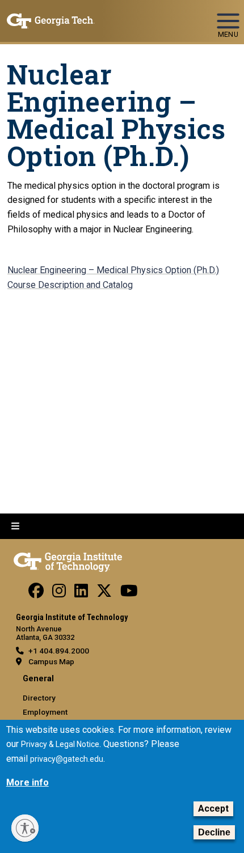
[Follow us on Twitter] (104, 593)
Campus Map (51, 661)
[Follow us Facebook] (36, 593)
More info (27, 782)
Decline (214, 832)
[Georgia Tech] (68, 560)
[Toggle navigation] (228, 16)
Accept (213, 808)
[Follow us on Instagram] (59, 593)
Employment (45, 711)
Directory (39, 697)
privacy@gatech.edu (66, 758)
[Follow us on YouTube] (129, 593)
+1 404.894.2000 (58, 650)
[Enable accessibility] (25, 828)
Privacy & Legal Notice (60, 744)
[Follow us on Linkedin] (81, 593)
